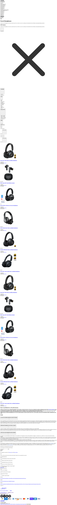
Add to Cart (2, 185)
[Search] (1, 1)
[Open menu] (1, 18)
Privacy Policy (10, 504)
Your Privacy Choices (15, 504)
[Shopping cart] (2, 1)
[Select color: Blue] (1, 226)
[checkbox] (1, 450)
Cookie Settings (29, 504)
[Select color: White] (2, 226)
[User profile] (4, 1)
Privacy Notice (16, 452)
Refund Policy (6, 504)
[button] (28, 94)
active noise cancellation (51, 409)
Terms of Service (20, 504)
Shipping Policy (2, 504)
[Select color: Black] (0, 181)
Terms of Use (10, 452)
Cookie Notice (24, 504)
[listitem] (1, 497)
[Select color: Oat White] (1, 181)
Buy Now (5, 185)
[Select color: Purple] (2, 181)
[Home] (8, 0)
